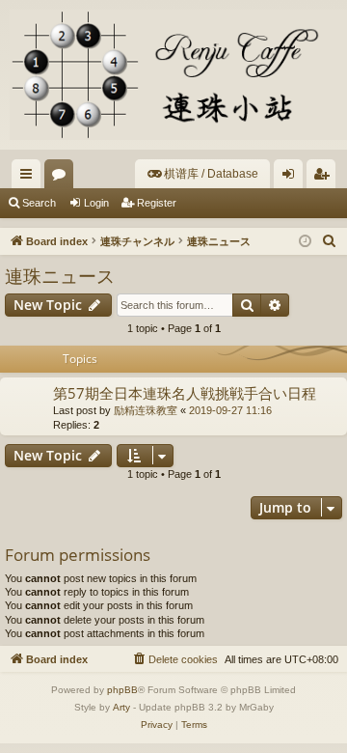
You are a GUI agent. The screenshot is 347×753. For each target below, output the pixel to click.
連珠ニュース (60, 276)
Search (39, 203)
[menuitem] (202, 173)
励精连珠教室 (145, 410)
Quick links (29, 177)
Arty (121, 707)
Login (96, 203)
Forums (62, 177)
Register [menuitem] (324, 177)
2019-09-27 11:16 (230, 410)
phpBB (122, 689)
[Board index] (173, 75)
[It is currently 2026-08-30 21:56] (305, 242)
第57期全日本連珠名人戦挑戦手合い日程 (184, 393)
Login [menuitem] (292, 177)
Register (156, 203)
